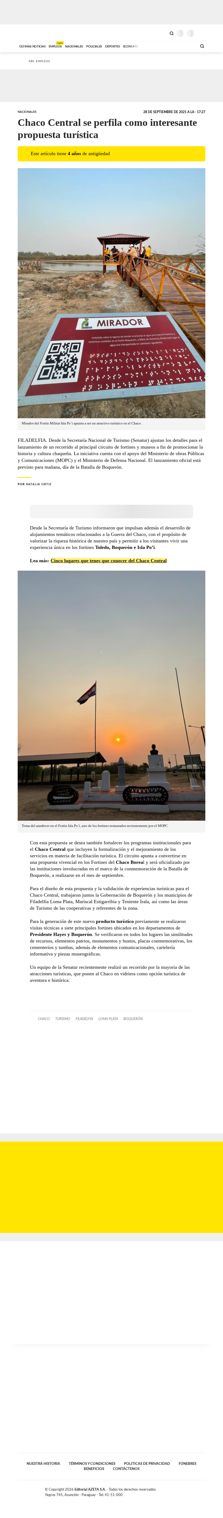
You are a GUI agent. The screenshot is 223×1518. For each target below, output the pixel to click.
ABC (28, 33)
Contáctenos (126, 1469)
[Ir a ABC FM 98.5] (186, 46)
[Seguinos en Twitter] (192, 1490)
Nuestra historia (43, 1463)
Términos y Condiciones (92, 1463)
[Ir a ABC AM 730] (164, 46)
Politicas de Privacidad (147, 1463)
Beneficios (94, 1469)
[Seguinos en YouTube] (197, 1490)
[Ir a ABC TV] (149, 46)
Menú (202, 33)
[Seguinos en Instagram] (203, 1490)
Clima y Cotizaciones (162, 33)
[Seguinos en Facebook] (186, 1490)
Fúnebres (187, 1463)
